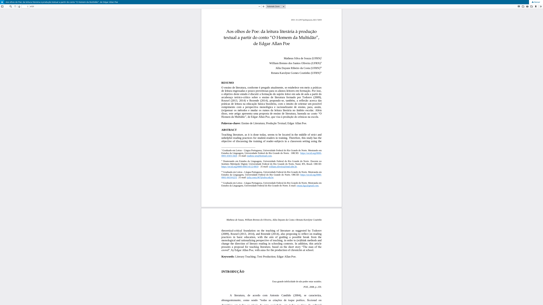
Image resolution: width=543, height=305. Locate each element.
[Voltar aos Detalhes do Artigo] (2, 2)
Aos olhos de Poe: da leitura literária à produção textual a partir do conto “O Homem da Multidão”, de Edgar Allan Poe (62, 2)
